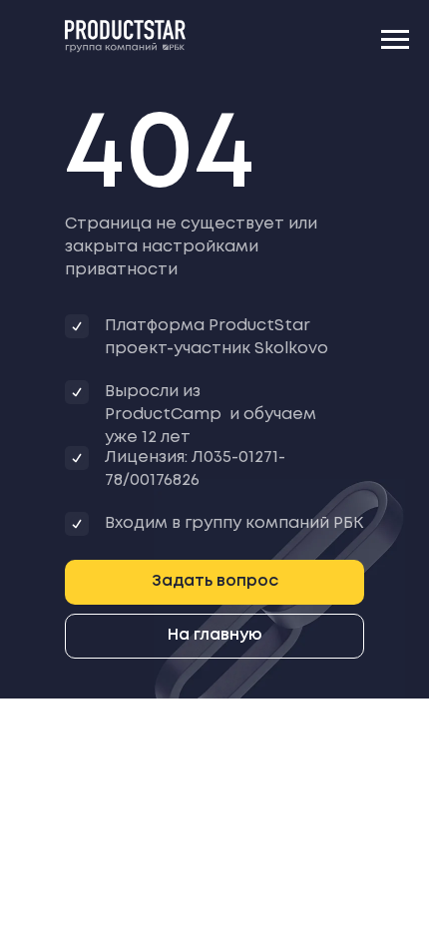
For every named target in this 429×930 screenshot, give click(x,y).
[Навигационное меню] (395, 40)
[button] (214, 582)
